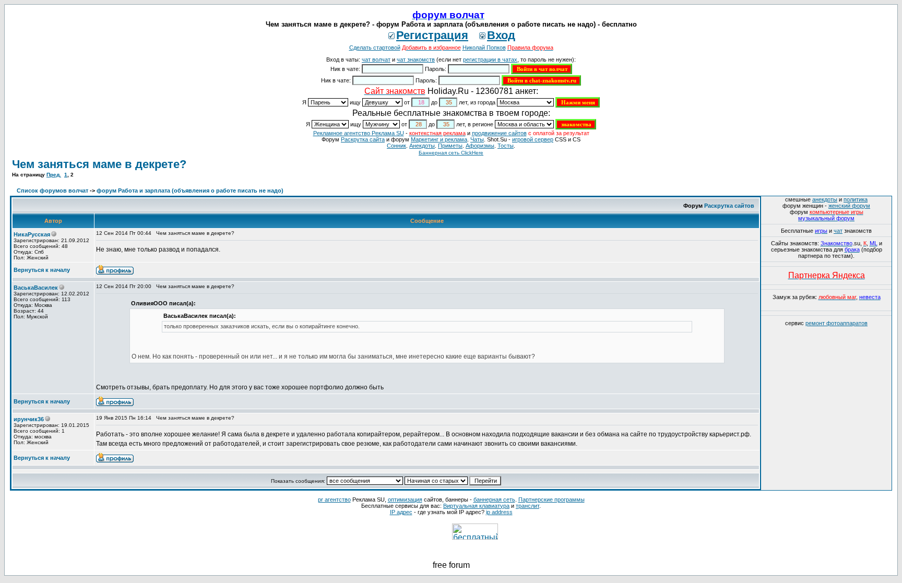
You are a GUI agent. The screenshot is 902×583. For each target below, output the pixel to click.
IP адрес (401, 512)
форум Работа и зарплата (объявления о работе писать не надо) (190, 190)
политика (856, 199)
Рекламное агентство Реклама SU (358, 133)
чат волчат (376, 59)
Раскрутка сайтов (729, 206)
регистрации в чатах (490, 59)
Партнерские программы (551, 499)
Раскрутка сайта (363, 139)
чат (838, 231)
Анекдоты (422, 145)
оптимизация (405, 499)
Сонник (396, 145)
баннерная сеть (494, 499)
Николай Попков (484, 47)
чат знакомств (416, 59)
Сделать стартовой (374, 47)
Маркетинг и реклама (439, 139)
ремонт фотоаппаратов (836, 323)
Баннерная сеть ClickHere (451, 153)
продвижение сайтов (499, 133)
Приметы (450, 145)
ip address (499, 512)
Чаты (477, 139)
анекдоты (824, 199)
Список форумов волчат (52, 190)
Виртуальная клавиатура (476, 506)
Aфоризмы (480, 145)
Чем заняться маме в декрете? (99, 164)
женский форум (849, 206)
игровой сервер (532, 139)
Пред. (53, 174)
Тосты (505, 145)
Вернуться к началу (42, 270)
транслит (527, 506)
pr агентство (334, 499)
